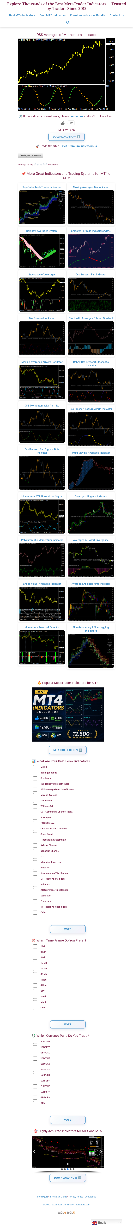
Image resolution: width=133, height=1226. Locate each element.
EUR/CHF (45, 1086)
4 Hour (44, 985)
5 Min (43, 957)
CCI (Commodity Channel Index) (57, 811)
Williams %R (47, 806)
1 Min (43, 946)
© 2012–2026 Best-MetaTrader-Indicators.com (66, 1204)
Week (43, 996)
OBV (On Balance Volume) (54, 828)
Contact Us (117, 15)
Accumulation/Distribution (54, 873)
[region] (68, 1155)
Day (42, 991)
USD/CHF (45, 1058)
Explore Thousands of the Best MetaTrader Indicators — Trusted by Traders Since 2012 (66, 6)
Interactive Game (58, 1196)
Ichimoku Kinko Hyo (51, 862)
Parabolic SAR (48, 823)
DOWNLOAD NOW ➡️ (67, 1177)
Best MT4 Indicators (22, 15)
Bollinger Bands (49, 772)
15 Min (44, 968)
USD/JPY (45, 1047)
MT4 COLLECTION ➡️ (67, 750)
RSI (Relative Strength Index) (55, 784)
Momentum (46, 800)
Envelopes (46, 817)
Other (43, 912)
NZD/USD (45, 1075)
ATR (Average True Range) (54, 890)
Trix (42, 856)
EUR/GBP (45, 1080)
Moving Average (49, 795)
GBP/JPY (45, 1097)
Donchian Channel (50, 851)
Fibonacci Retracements (53, 839)
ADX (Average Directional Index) (57, 789)
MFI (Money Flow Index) (53, 878)
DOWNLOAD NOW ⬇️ (66, 136)
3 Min (43, 952)
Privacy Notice (76, 1196)
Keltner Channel (49, 845)
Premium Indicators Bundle (87, 15)
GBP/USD (45, 1052)
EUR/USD (45, 1041)
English (102, 1222)
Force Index (47, 901)
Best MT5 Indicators (53, 15)
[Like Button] (63, 123)
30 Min (44, 974)
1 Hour (44, 979)
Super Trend (47, 834)
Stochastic (46, 778)
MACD (44, 767)
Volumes (45, 884)
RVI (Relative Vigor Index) (54, 907)
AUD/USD (45, 1069)
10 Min (44, 963)
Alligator (45, 867)
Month (44, 1002)
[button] (34, 1151)
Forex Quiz (42, 1196)
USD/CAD (45, 1064)
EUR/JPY (45, 1092)
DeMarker (46, 895)
